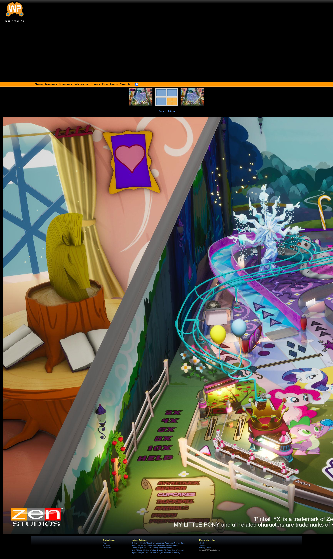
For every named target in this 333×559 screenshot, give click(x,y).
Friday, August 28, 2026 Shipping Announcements (152, 548)
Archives (106, 545)
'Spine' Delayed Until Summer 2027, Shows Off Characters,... (157, 553)
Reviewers (107, 548)
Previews (65, 84)
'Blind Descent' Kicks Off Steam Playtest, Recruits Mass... (155, 545)
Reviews (51, 84)
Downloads (110, 84)
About (201, 543)
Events (95, 84)
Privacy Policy (205, 548)
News (105, 543)
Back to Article (166, 111)
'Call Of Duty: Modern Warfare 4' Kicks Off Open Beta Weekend (157, 550)
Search (125, 84)
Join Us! (202, 545)
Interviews (81, 84)
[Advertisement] (166, 53)
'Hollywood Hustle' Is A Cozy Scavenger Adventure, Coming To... (158, 543)
